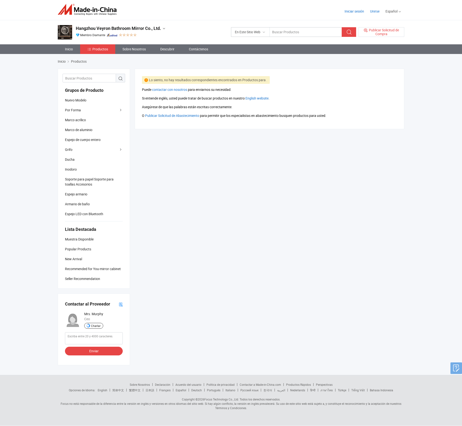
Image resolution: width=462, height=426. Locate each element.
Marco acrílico (75, 120)
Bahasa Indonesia (381, 390)
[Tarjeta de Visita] (121, 304)
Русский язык (249, 390)
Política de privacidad (220, 384)
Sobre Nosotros (134, 49)
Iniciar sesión (354, 11)
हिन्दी (312, 390)
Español (181, 390)
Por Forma (73, 110)
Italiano (230, 390)
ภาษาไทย (327, 390)
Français (165, 390)
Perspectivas (324, 384)
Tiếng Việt (358, 390)
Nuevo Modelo (75, 100)
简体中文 (118, 390)
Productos (100, 49)
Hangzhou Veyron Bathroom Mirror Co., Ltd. (118, 28)
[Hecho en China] (89, 9)
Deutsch (196, 390)
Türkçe (342, 390)
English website (257, 98)
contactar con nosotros (169, 89)
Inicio (69, 49)
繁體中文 (135, 390)
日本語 (150, 390)
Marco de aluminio (78, 129)
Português (213, 390)
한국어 (267, 390)
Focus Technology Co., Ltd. (221, 399)
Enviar (94, 351)
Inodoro (71, 169)
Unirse (374, 11)
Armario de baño (77, 204)
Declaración (162, 384)
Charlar (96, 326)
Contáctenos (198, 49)
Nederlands (297, 390)
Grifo (68, 149)
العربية (281, 390)
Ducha (70, 159)
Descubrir (167, 49)
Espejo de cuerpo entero (83, 139)
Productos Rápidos (298, 384)
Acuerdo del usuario (188, 384)
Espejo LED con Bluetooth (84, 214)
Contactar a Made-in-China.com (260, 384)
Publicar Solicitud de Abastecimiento (172, 115)
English (102, 390)
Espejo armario (76, 194)
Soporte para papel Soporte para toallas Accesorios (89, 181)
